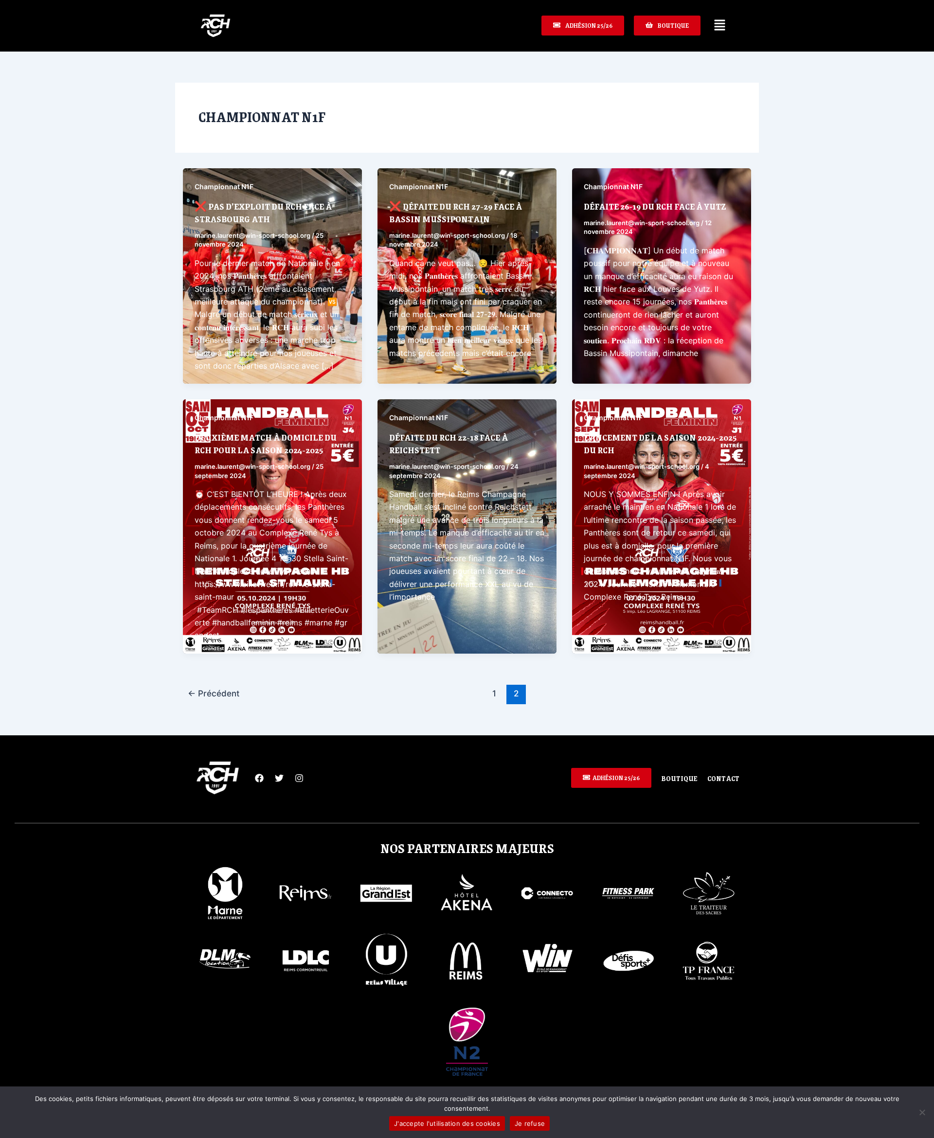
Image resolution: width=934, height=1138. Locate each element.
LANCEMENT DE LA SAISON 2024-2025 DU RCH (660, 443)
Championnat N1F (224, 186)
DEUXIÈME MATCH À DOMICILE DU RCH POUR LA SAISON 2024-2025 (266, 443)
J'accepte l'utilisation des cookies (447, 1123)
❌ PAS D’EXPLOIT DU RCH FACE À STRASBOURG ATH (263, 212)
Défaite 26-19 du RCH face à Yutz (655, 206)
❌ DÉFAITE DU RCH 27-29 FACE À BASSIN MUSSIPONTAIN (455, 212)
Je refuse (530, 1123)
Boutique (679, 778)
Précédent (213, 693)
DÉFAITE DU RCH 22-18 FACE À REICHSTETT (448, 443)
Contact (723, 778)
